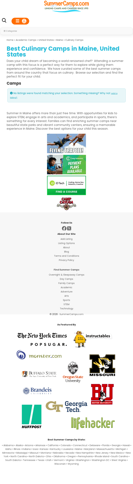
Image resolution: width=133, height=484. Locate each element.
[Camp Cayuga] (66, 210)
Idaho (8, 449)
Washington (83, 460)
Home (10, 40)
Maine (59, 40)
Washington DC (100, 460)
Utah (49, 460)
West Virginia (119, 460)
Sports (66, 300)
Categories (11, 31)
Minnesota (8, 452)
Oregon (71, 456)
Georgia (116, 445)
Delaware (95, 445)
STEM (66, 304)
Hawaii (126, 445)
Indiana (26, 449)
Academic (66, 287)
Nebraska (58, 452)
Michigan (121, 449)
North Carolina (19, 456)
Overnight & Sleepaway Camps (66, 274)
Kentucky (55, 449)
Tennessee (29, 460)
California (53, 445)
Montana (46, 452)
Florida (105, 445)
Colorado (65, 445)
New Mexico (117, 452)
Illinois (17, 449)
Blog (66, 251)
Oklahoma (59, 456)
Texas (40, 460)
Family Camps (66, 283)
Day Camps (66, 279)
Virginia (70, 460)
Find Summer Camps (66, 269)
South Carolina (119, 456)
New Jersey (102, 452)
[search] (4, 21)
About (66, 247)
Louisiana (68, 449)
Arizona (29, 445)
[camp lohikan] (66, 152)
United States (46, 40)
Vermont (59, 460)
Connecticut (80, 445)
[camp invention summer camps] (66, 173)
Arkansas (40, 445)
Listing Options (66, 243)
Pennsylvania (85, 456)
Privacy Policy (66, 260)
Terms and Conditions (66, 256)
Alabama (8, 445)
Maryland (89, 449)
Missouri (34, 452)
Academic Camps (26, 40)
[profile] (20, 21)
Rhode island (102, 456)
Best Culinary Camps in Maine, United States (63, 52)
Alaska (19, 445)
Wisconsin (60, 463)
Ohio (48, 456)
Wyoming (73, 463)
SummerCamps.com (72, 314)
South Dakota (13, 460)
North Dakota (36, 456)
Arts (66, 295)
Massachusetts (105, 449)
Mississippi (22, 452)
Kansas (44, 449)
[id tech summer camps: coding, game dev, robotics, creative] (66, 194)
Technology (66, 308)
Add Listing (66, 239)
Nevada (70, 452)
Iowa (35, 449)
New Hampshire (85, 452)
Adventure (67, 291)
